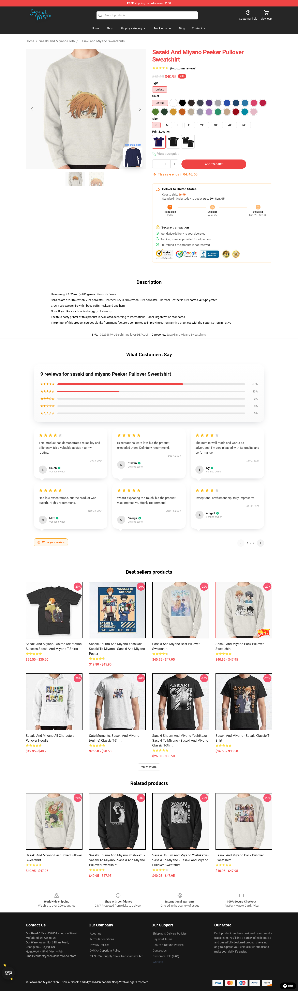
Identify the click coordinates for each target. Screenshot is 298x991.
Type (155, 83)
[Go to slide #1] (75, 179)
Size (155, 118)
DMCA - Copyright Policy (105, 950)
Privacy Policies (99, 944)
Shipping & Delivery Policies (170, 933)
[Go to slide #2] (96, 179)
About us (95, 933)
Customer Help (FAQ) (166, 956)
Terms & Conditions (102, 939)
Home (30, 41)
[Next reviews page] (260, 543)
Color (155, 96)
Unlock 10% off (8, 973)
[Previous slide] (32, 109)
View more (149, 767)
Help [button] (290, 986)
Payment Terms (162, 939)
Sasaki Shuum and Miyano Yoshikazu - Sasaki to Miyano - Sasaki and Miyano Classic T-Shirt (180, 740)
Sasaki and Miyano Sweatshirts (102, 41)
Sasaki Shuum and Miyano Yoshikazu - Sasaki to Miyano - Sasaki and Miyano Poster (117, 649)
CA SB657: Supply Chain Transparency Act (116, 956)
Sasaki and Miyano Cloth (57, 41)
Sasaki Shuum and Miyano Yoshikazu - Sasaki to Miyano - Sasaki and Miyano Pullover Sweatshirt (117, 860)
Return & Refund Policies (168, 944)
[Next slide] (139, 109)
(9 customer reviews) (183, 68)
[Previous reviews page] (240, 543)
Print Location (161, 131)
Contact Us (160, 950)
